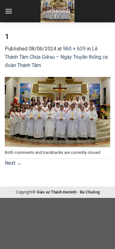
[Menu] (8, 11)
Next (13, 163)
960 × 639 (74, 49)
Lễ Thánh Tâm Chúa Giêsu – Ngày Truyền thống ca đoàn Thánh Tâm (56, 57)
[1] (57, 112)
